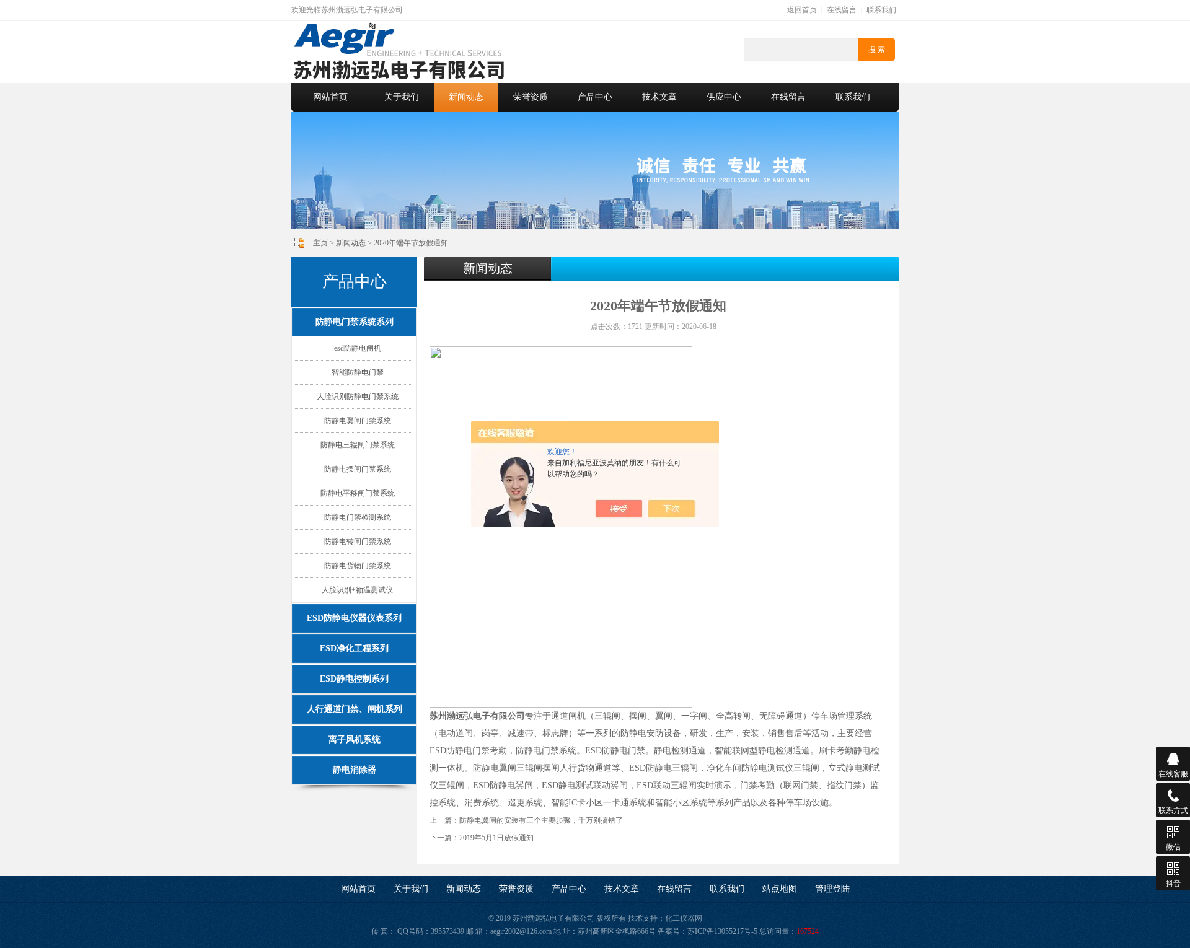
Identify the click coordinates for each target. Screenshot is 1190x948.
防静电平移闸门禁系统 (357, 493)
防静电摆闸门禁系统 (357, 469)
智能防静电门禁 (358, 372)
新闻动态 (466, 97)
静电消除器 (354, 770)
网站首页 (330, 97)
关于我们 (401, 97)
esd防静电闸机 (357, 348)
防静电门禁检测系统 (357, 517)
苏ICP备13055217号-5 (722, 931)
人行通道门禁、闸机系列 (354, 709)
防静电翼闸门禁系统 (357, 420)
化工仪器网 (683, 918)
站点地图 (779, 888)
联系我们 (881, 10)
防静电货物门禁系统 (357, 565)
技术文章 (659, 97)
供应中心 (724, 97)
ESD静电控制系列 (354, 678)
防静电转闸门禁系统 (357, 541)
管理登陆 (832, 888)
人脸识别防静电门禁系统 (358, 396)
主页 (320, 243)
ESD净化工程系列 (354, 648)
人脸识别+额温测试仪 (357, 590)
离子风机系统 (354, 739)
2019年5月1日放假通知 (496, 837)
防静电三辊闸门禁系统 (357, 445)
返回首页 (802, 10)
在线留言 (842, 10)
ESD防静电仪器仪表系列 (354, 618)
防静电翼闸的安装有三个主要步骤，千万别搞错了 (541, 820)
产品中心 (595, 97)
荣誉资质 (530, 97)
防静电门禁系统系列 (354, 322)
